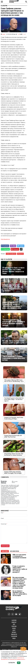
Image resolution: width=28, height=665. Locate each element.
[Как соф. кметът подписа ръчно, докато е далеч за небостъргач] (14, 337)
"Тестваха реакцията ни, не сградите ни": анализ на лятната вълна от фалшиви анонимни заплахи (13, 322)
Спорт (14, 630)
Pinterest (15, 249)
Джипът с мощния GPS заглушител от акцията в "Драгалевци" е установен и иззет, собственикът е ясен (12, 305)
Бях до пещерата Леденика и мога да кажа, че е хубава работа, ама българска (20, 593)
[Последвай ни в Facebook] (9, 614)
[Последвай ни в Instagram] (12, 614)
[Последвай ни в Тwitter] (19, 614)
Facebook (5, 246)
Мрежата (14, 632)
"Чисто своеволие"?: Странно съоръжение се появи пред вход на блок (13, 358)
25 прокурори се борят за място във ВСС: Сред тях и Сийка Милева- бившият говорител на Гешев (13, 270)
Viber (13, 246)
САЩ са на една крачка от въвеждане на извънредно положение (19, 556)
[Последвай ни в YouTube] (16, 614)
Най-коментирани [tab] (14, 551)
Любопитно (14, 634)
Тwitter (21, 246)
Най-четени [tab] (5, 551)
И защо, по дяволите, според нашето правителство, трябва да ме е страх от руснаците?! (20, 569)
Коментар (4, 524)
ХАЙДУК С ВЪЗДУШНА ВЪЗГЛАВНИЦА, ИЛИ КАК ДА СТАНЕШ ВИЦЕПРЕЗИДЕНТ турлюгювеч (12, 288)
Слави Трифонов (11, 254)
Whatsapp (6, 249)
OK (19, 663)
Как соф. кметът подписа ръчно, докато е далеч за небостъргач (13, 342)
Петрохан (20, 254)
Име (2, 512)
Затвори (11, 663)
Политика (14, 626)
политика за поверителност (17, 659)
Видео (14, 638)
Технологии (14, 636)
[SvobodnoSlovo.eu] (14, 608)
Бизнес (14, 628)
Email (2, 518)
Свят (14, 624)
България (4, 5)
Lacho (3, 34)
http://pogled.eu (5, 239)
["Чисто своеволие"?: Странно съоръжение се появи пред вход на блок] (14, 355)
